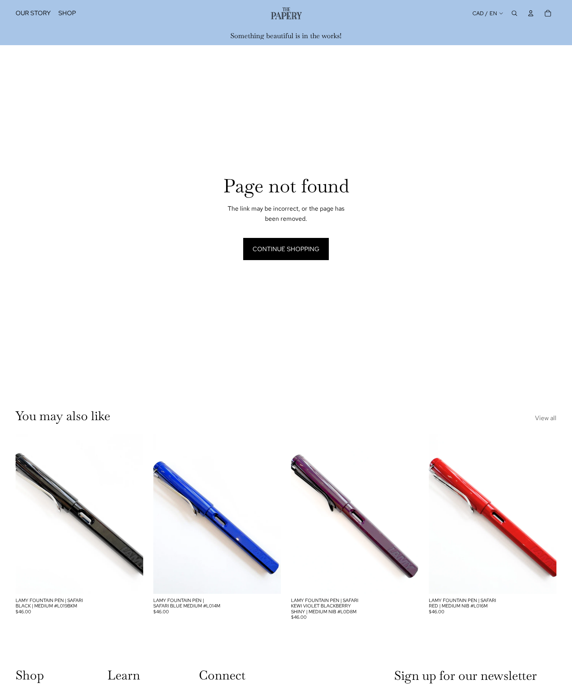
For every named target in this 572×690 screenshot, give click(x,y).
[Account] (530, 13)
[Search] (514, 13)
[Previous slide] (27, 514)
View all (545, 418)
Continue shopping (286, 249)
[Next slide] (131, 514)
